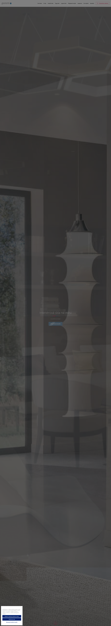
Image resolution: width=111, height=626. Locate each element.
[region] (12, 615)
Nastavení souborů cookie (11, 622)
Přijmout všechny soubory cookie (12, 616)
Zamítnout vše (12, 619)
